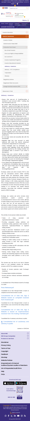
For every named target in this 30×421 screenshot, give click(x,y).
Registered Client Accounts (11, 83)
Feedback (4, 354)
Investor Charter (8, 40)
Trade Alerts (8, 73)
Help (2, 371)
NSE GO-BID (11, 397)
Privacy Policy (6, 345)
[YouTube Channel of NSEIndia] (18, 416)
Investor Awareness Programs (13, 60)
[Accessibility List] (17, 4)
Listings (19, 0)
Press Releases (20, 2)
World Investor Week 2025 (10, 43)
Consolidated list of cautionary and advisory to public (15, 323)
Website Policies (6, 360)
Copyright (4, 351)
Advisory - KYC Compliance (12, 69)
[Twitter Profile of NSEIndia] (11, 416)
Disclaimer (5, 342)
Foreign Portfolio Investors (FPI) (12, 86)
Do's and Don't (8, 57)
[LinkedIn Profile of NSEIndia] (14, 416)
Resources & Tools (8, 91)
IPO (23, 0)
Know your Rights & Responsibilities (14, 53)
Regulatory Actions (9, 79)
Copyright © (7, 405)
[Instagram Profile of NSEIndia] (21, 416)
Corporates (14, 2)
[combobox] (18, 8)
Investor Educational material (12, 63)
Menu (24, 20)
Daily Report (3, 2)
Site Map (4, 357)
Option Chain (7, 0)
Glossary (7, 76)
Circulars (26, 0)
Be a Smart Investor (10, 50)
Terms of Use (5, 348)
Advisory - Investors (10, 66)
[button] (24, 17)
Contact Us (26, 2)
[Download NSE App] (9, 383)
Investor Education (8, 32)
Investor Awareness (8, 36)
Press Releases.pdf (7, 287)
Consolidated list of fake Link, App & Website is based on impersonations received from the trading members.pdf (15, 312)
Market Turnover (14, 0)
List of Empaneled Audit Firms (11, 368)
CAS (2, 0)
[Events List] (15, 5)
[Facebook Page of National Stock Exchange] (8, 416)
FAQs (3, 374)
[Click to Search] (27, 8)
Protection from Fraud (9, 47)
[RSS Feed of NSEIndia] (24, 416)
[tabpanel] (19, 15)
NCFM (19, 398)
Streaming (8, 16)
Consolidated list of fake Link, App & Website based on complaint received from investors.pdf (15, 298)
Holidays (9, 2)
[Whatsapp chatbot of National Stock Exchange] (5, 416)
